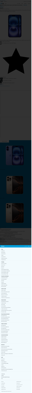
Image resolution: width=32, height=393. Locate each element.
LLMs (2, 378)
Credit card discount (4, 308)
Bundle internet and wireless (5, 346)
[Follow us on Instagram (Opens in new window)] (28, 246)
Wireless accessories (4, 258)
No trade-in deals (3, 311)
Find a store (3, 358)
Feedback (2, 375)
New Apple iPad (3, 325)
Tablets (2, 255)
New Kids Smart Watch (4, 332)
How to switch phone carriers (5, 291)
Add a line (2, 280)
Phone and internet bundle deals (5, 307)
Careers (2, 364)
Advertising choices (18, 381)
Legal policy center (3, 389)
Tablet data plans (3, 283)
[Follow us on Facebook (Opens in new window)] (26, 246)
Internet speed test (4, 293)
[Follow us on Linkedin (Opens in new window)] (30, 246)
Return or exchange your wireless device (7, 353)
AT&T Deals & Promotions (5, 301)
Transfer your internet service (5, 297)
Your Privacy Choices (18, 384)
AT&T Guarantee (3, 367)
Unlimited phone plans (4, 277)
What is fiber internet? (4, 350)
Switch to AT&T (3, 290)
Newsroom (2, 360)
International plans (4, 279)
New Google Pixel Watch (4, 331)
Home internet (3, 253)
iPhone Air (2, 266)
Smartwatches (3, 256)
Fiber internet (3, 252)
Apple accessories (3, 336)
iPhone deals (3, 304)
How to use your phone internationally (6, 349)
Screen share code (4, 370)
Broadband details (3, 387)
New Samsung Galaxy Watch (5, 329)
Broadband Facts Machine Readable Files (7, 369)
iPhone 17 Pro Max (3, 263)
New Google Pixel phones (4, 318)
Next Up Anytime (3, 286)
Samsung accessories (4, 339)
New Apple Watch (3, 328)
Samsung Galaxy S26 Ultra (5, 269)
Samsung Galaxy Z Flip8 (4, 273)
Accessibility (2, 386)
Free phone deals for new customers (6, 310)
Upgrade (2, 282)
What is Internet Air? (4, 347)
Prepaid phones (3, 259)
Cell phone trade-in (4, 296)
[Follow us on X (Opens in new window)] (25, 246)
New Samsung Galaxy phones (5, 317)
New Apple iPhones (4, 315)
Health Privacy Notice (18, 386)
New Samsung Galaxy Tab (5, 326)
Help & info (2, 366)
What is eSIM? (3, 352)
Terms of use (2, 384)
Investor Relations (3, 361)
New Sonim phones (4, 321)
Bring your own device (4, 294)
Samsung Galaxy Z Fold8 (4, 272)
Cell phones (3, 250)
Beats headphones (4, 342)
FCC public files (18, 389)
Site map (2, 381)
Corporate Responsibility (4, 363)
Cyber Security (18, 387)
